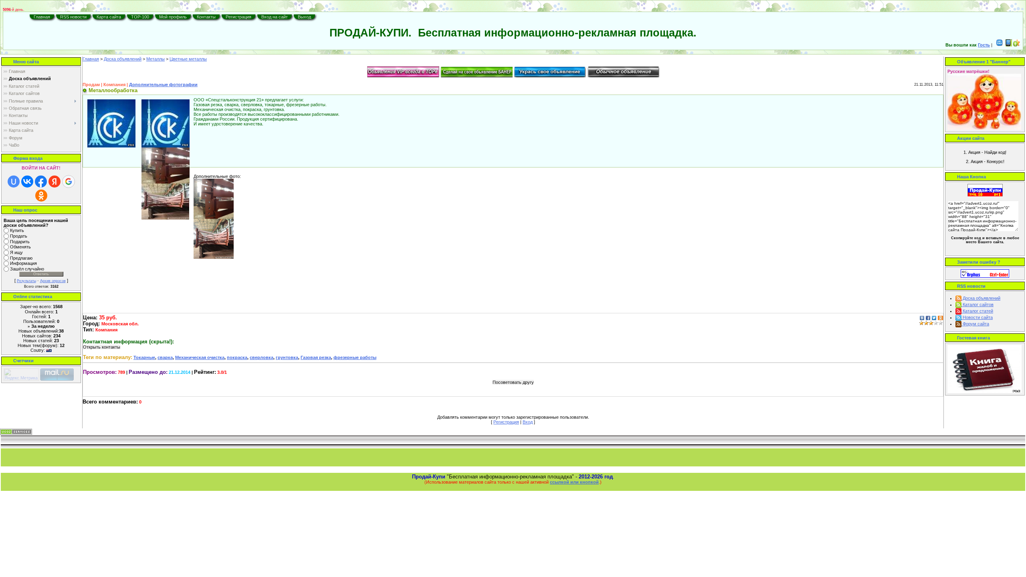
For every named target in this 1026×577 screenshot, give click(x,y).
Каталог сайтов (977, 304)
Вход (528, 422)
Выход (304, 16)
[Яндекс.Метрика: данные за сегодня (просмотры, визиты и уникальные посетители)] (21, 374)
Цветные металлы (188, 58)
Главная (42, 16)
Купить (17, 230)
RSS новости (73, 16)
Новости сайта (977, 317)
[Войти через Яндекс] (54, 182)
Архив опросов (53, 281)
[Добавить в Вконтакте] (922, 318)
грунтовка (287, 357)
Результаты (26, 281)
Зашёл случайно (27, 268)
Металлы (155, 58)
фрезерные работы (354, 357)
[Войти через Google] (68, 181)
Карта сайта (109, 16)
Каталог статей (977, 311)
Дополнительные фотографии (163, 84)
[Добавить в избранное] (1016, 44)
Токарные (144, 357)
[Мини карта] (999, 44)
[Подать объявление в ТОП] (403, 71)
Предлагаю (21, 258)
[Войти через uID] (14, 182)
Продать (18, 236)
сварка (165, 357)
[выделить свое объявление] (550, 71)
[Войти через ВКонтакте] (27, 182)
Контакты (206, 16)
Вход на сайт (274, 16)
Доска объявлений (122, 58)
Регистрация (238, 16)
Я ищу (16, 252)
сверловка (261, 357)
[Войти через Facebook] (41, 182)
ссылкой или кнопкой (574, 482)
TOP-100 (140, 16)
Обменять (20, 247)
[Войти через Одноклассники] (41, 196)
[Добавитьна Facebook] (928, 318)
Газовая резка (316, 357)
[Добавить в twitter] (934, 318)
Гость (984, 44)
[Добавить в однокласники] (940, 318)
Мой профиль (173, 16)
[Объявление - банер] (476, 71)
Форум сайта (975, 323)
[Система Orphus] (985, 272)
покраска (237, 357)
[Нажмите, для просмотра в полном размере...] (165, 123)
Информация (23, 263)
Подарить (20, 241)
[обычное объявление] (623, 71)
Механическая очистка (199, 357)
